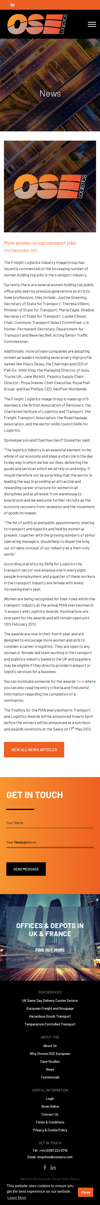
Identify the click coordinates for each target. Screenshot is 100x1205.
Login (50, 1098)
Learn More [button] (16, 1198)
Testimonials (50, 1077)
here (80, 681)
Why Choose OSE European (50, 1053)
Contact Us (50, 1114)
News (50, 1069)
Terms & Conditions (50, 1122)
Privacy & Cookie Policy (50, 1130)
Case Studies (50, 1061)
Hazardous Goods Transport (50, 1016)
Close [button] (85, 1192)
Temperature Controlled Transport (50, 1024)
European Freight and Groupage (50, 1008)
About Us (50, 1046)
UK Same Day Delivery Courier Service (50, 1000)
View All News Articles (34, 749)
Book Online (50, 1106)
